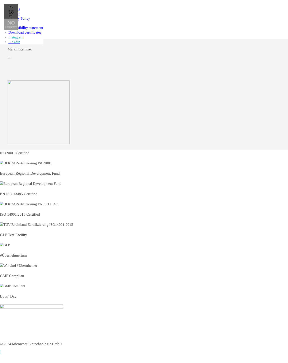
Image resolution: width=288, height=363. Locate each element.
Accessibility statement (25, 28)
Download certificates (24, 32)
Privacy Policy (19, 18)
